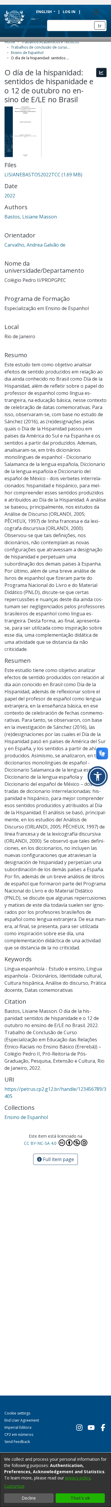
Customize (14, 1486)
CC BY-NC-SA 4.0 (41, 1143)
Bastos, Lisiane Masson (30, 216)
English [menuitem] (44, 11)
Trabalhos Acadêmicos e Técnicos (50, 41)
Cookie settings (17, 1413)
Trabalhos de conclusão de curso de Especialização (40, 47)
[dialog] (55, 1480)
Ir (100, 26)
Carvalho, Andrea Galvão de (34, 245)
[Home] (27, 18)
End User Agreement (21, 1420)
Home (10, 41)
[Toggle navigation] (96, 11)
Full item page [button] (58, 1159)
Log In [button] (69, 11)
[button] (97, 776)
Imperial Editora (17, 1427)
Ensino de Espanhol (27, 52)
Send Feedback (17, 1441)
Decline (29, 1498)
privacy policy (78, 1478)
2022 (9, 195)
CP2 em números (18, 1434)
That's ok (80, 1498)
